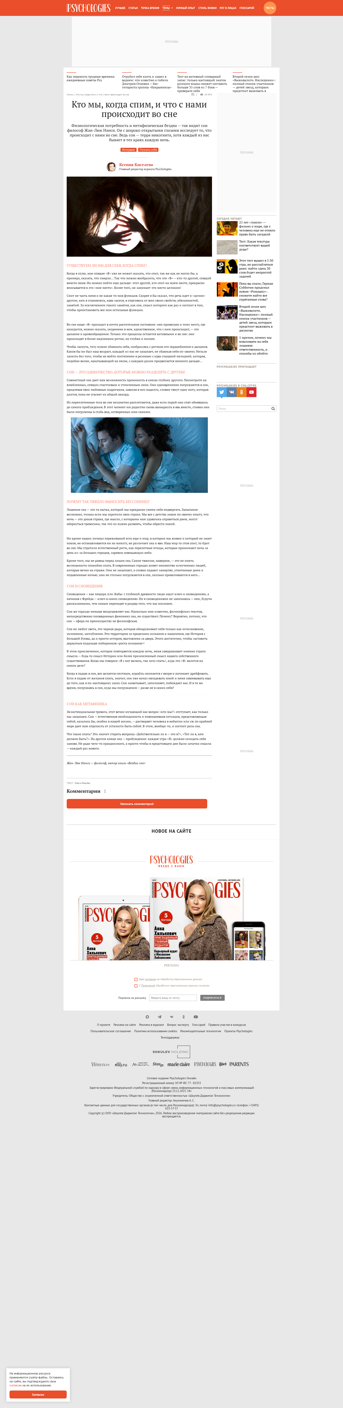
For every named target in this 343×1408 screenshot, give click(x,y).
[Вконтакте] (171, 1016)
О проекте (103, 1025)
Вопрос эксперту (178, 1025)
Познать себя (148, 150)
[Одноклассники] (183, 1016)
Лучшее (120, 8)
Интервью (128, 150)
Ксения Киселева (136, 164)
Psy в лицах (228, 8)
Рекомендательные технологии (200, 1031)
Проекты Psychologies (238, 1031)
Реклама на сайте (125, 1025)
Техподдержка (170, 1037)
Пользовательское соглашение (111, 1031)
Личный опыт (185, 8)
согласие (150, 979)
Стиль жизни (207, 8)
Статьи (133, 8)
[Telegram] (159, 1016)
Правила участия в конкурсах (227, 1025)
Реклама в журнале (151, 1025)
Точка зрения (150, 8)
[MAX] (147, 1016)
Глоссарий (247, 8)
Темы (166, 8)
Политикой (148, 985)
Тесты (270, 8)
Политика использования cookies (155, 1031)
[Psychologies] (88, 8)
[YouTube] (195, 1016)
